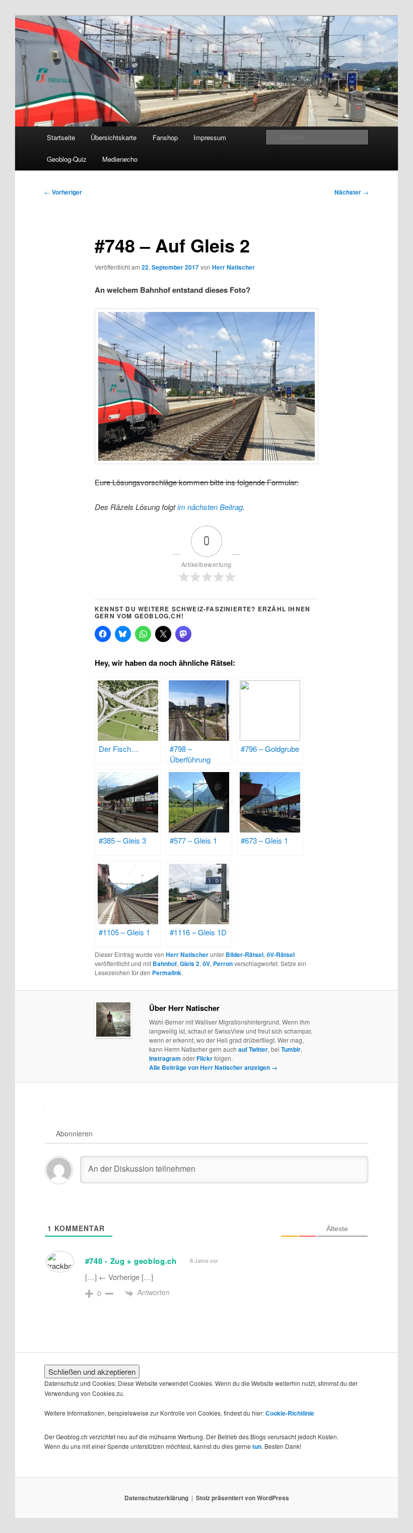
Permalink (166, 972)
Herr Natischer (233, 267)
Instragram (165, 1058)
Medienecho (119, 159)
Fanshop (165, 137)
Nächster (351, 192)
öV (206, 963)
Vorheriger (63, 192)
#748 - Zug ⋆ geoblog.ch (131, 1260)
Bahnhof (165, 963)
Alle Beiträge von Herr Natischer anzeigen (213, 1067)
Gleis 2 (189, 963)
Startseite (61, 137)
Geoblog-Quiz (67, 159)
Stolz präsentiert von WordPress (242, 1497)
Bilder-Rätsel (244, 954)
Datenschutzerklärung (156, 1497)
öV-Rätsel (280, 954)
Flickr (204, 1058)
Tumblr (291, 1049)
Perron (223, 963)
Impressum (209, 137)
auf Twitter (253, 1049)
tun (256, 1446)
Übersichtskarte (113, 137)
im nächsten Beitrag (210, 506)
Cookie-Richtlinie (289, 1413)
